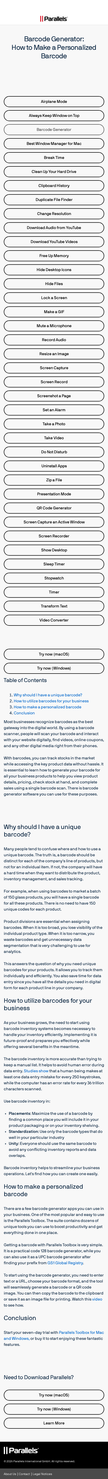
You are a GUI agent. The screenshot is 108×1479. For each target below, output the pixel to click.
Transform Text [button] (54, 606)
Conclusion (24, 713)
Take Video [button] (54, 438)
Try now (54, 654)
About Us (10, 1473)
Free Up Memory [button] (54, 256)
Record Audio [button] (54, 340)
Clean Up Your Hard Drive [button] (54, 172)
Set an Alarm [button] (54, 410)
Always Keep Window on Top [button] (54, 116)
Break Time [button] (54, 158)
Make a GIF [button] (54, 312)
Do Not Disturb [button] (54, 452)
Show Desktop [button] (54, 550)
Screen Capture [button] (54, 368)
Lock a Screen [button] (54, 298)
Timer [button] (54, 592)
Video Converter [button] (54, 620)
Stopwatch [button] (54, 578)
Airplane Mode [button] (54, 102)
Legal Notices (42, 1473)
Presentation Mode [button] (54, 494)
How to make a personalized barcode (47, 707)
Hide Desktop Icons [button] (54, 270)
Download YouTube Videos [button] (54, 242)
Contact (24, 1473)
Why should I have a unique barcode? (48, 695)
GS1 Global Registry (65, 1263)
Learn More (54, 1423)
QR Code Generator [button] (54, 508)
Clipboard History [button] (54, 186)
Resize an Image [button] (54, 354)
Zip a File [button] (54, 480)
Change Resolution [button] (54, 214)
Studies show (36, 1071)
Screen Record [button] (54, 382)
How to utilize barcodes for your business (51, 701)
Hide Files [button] (54, 284)
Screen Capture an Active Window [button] (54, 522)
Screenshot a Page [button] (54, 396)
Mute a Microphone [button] (54, 326)
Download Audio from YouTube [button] (54, 228)
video (97, 1299)
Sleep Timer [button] (54, 564)
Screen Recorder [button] (54, 536)
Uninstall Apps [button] (54, 466)
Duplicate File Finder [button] (54, 200)
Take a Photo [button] (54, 424)
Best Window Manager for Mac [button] (54, 144)
